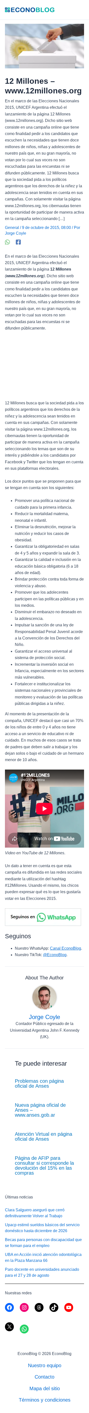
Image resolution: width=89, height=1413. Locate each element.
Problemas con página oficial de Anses (39, 1083)
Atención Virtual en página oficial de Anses (43, 1136)
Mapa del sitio (44, 1388)
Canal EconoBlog (65, 948)
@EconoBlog (55, 955)
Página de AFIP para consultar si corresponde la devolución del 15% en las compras (44, 1165)
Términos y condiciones (44, 1400)
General (12, 227)
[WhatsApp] (7, 242)
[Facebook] (18, 242)
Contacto (44, 1377)
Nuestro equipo (44, 1365)
